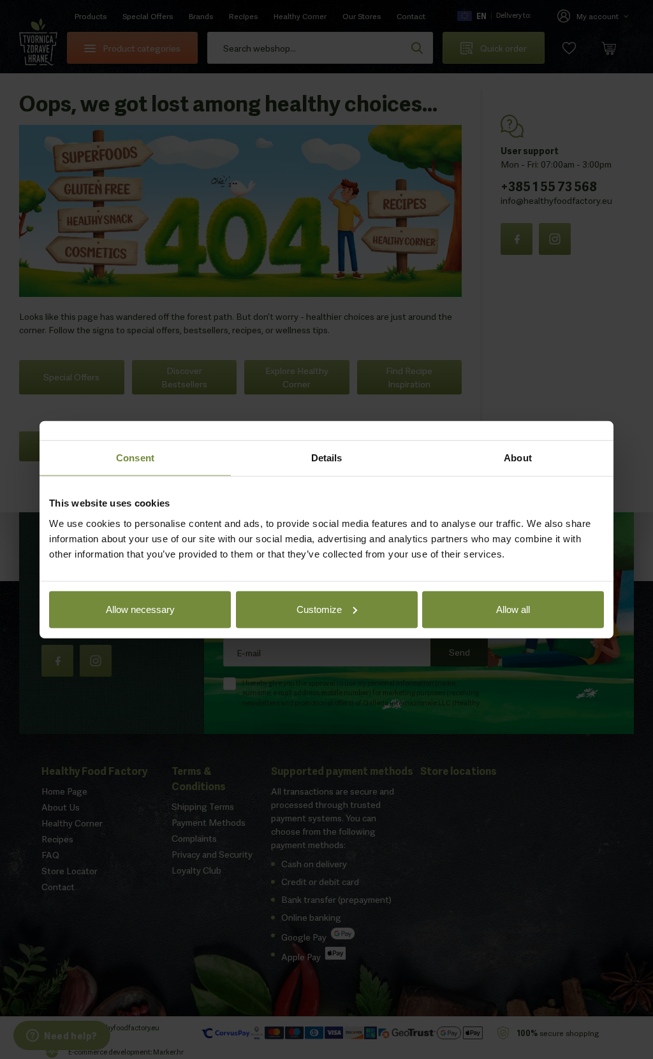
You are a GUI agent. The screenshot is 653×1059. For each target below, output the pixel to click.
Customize (319, 608)
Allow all (513, 608)
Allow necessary (140, 608)
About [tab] (518, 457)
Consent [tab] (135, 457)
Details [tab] (326, 457)
